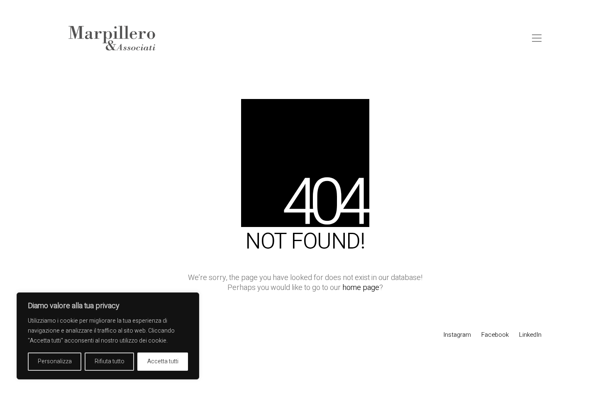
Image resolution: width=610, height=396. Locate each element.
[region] (108, 335)
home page (360, 288)
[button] (537, 38)
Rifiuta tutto (109, 361)
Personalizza (55, 361)
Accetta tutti (162, 361)
